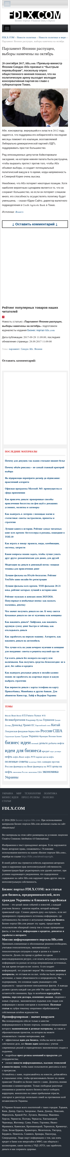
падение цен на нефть (45, 757)
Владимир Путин (34, 719)
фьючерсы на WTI (42, 766)
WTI (44, 715)
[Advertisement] (35, 267)
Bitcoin (8, 715)
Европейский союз (42, 725)
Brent (13, 715)
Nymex (37, 715)
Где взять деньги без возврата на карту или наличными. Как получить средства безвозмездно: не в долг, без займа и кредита (35, 662)
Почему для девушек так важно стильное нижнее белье (35, 460)
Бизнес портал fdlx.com (41, 330)
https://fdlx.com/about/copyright (37, 856)
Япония (38, 349)
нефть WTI (30, 756)
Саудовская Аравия (12, 736)
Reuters (19, 211)
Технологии (33, 793)
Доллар (8, 725)
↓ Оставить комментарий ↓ (35, 224)
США (57, 730)
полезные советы (16, 761)
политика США (35, 762)
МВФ (37, 731)
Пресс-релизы (31, 797)
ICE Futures (27, 715)
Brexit (18, 715)
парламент (14, 349)
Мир (18, 793)
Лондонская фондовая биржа (20, 731)
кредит (46, 751)
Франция (43, 736)
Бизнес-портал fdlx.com (28, 820)
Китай (55, 724)
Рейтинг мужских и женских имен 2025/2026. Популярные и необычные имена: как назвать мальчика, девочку (30, 600)
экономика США (35, 772)
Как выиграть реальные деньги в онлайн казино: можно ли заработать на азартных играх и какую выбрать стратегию (32, 676)
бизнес (59, 736)
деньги (43, 743)
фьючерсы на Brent (22, 766)
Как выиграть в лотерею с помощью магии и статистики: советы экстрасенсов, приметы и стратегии (29, 518)
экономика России (20, 772)
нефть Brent (18, 756)
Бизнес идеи (10, 797)
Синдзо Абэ (27, 349)
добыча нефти (56, 743)
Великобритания (15, 720)
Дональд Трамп (21, 725)
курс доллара (55, 751)
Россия (46, 730)
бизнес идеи (18, 742)
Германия (48, 719)
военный (34, 743)
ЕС (33, 725)
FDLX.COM (13, 808)
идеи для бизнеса (23, 750)
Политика (50, 793)
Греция (57, 720)
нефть (8, 757)
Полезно (48, 797)
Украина (34, 736)
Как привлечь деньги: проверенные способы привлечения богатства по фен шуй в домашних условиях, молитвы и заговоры (31, 503)
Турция (24, 736)
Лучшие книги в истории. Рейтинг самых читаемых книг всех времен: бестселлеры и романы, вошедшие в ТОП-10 (35, 533)
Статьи (6, 801)
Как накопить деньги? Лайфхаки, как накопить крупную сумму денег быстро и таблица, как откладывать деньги (31, 626)
